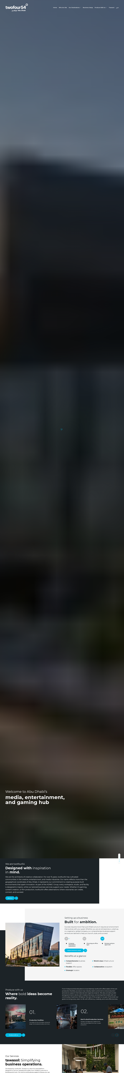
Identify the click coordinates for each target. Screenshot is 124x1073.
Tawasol (111, 7)
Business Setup (88, 7)
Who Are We (63, 7)
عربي (117, 8)
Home (55, 7)
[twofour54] (16, 8)
